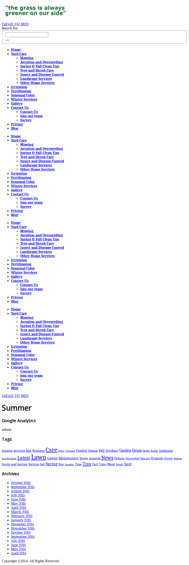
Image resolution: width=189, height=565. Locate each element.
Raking (178, 458)
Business (38, 451)
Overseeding (132, 458)
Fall (102, 450)
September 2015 (23, 487)
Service (23, 464)
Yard (127, 464)
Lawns (52, 458)
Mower (84, 458)
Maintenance (69, 458)
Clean (61, 450)
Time (78, 464)
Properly (168, 458)
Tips (87, 463)
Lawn (38, 457)
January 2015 (21, 520)
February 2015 (21, 516)
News (107, 458)
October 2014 (21, 532)
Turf (95, 464)
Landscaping (9, 458)
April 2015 (18, 508)
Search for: (10, 28)
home (154, 450)
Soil (42, 464)
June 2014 (18, 545)
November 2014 (23, 528)
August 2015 (20, 491)
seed (14, 464)
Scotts (6, 464)
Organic (119, 458)
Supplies (69, 464)
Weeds (119, 464)
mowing (94, 458)
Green (146, 450)
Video (102, 464)
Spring (52, 463)
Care (51, 449)
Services (34, 464)
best (28, 451)
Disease (93, 451)
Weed (111, 464)
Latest (23, 458)
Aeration (19, 450)
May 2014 (18, 549)
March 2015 (20, 512)
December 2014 (22, 524)
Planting (145, 458)
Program (157, 458)
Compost (70, 450)
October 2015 (21, 483)
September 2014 (23, 537)
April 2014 (18, 553)
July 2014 (18, 541)
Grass (137, 450)
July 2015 (18, 495)
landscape (166, 451)
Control (81, 450)
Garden (125, 450)
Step (61, 464)
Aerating (7, 450)
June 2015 (18, 499)
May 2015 (18, 503)
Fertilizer (112, 451)
